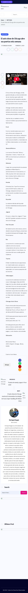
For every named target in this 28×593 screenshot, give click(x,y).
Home (2, 20)
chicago (7, 364)
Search (24, 492)
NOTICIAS (9, 20)
